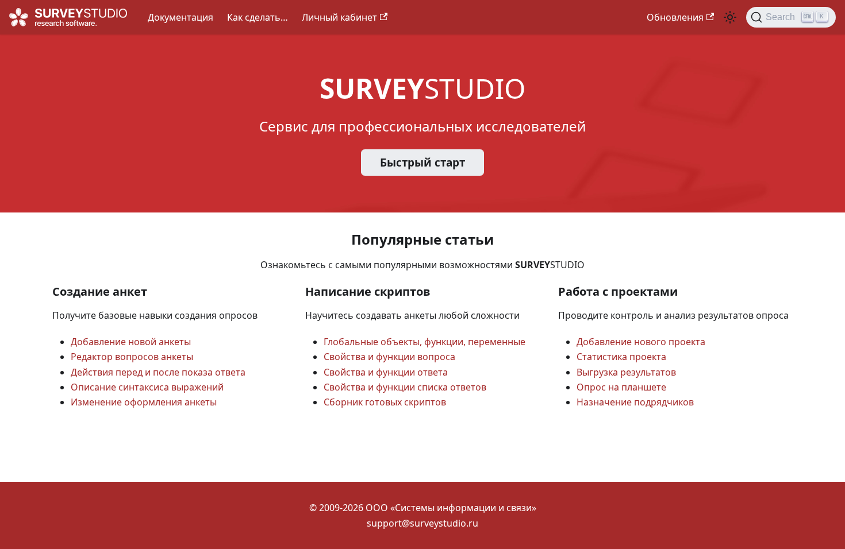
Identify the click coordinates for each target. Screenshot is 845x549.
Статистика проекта (621, 356)
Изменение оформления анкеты (144, 402)
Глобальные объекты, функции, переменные (424, 341)
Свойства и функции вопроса (389, 356)
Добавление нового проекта (641, 341)
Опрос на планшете (621, 387)
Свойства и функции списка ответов (405, 387)
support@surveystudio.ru (422, 523)
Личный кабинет (339, 17)
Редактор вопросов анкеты (132, 356)
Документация (180, 17)
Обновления (675, 17)
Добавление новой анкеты (131, 341)
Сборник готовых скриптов (385, 402)
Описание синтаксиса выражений (147, 387)
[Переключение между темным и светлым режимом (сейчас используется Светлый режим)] (730, 17)
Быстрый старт (422, 162)
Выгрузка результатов (626, 372)
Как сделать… (257, 17)
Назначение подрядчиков (635, 402)
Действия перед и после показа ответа (158, 372)
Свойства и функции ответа (386, 372)
